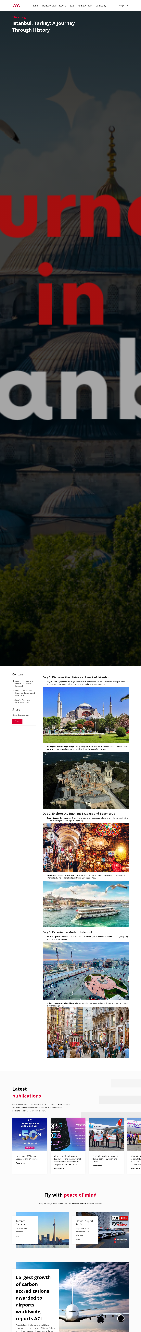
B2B (72, 5)
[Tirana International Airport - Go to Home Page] (16, 5)
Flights (35, 5)
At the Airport (85, 5)
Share (17, 721)
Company (101, 5)
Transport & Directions (54, 5)
